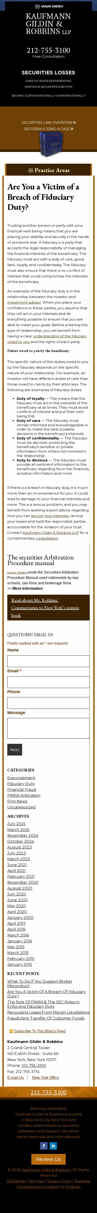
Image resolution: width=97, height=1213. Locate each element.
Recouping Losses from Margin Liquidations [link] (48, 1012)
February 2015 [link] (20, 958)
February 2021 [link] (21, 876)
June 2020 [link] (17, 900)
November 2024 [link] (22, 835)
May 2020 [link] (16, 906)
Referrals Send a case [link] (47, 129)
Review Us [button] (48, 1159)
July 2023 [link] (16, 853)
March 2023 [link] (18, 859)
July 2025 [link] (16, 824)
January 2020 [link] (20, 917)
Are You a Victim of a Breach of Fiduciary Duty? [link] (46, 994)
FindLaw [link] (73, 1186)
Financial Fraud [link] (21, 789)
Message (16, 712)
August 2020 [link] (19, 888)
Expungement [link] (21, 778)
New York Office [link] (45, 1078)
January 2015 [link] (19, 964)
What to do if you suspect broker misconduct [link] (39, 983)
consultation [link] (47, 538)
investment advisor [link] (24, 302)
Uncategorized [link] (21, 807)
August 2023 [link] (19, 847)
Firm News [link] (17, 801)
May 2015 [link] (15, 947)
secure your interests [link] (50, 516)
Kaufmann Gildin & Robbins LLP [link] (51, 532)
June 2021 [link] (17, 865)
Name (13, 650)
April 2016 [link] (16, 929)
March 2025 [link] (18, 830)
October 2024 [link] (20, 841)
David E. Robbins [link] (17, 572)
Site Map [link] (36, 1181)
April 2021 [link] (16, 871)
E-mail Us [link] (15, 1078)
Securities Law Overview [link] (47, 123)
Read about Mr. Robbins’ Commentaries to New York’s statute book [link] (45, 607)
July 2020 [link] (16, 894)
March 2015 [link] (18, 953)
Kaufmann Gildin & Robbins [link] (45, 1170)
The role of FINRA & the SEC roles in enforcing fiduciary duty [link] (43, 1004)
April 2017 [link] (16, 923)
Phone (13, 691)
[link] (48, 33)
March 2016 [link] (18, 935)
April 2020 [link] (17, 912)
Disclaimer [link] (16, 1181)
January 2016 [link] (19, 941)
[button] (48, 6)
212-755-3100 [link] (48, 50)
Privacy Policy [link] (59, 1181)
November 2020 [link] (22, 882)
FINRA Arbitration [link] (23, 795)
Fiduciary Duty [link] (21, 784)
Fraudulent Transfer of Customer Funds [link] (45, 1018)
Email (14, 671)
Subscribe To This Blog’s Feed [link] (39, 1031)
